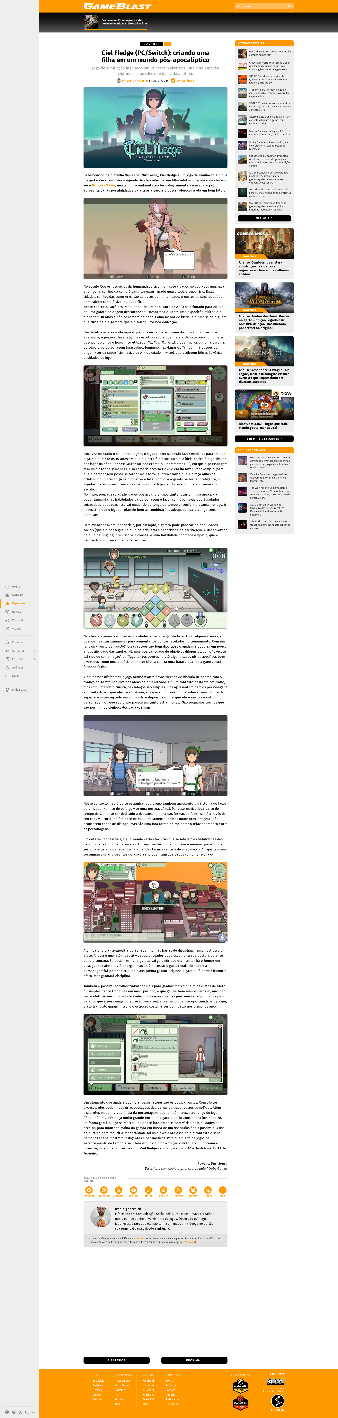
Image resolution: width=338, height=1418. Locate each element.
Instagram (104, 1195)
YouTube (133, 1195)
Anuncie (170, 1394)
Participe (171, 1385)
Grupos (208, 1195)
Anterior (118, 1360)
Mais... (118, 1404)
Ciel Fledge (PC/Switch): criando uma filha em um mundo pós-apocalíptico (156, 56)
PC (167, 44)
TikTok (148, 1195)
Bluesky (193, 1195)
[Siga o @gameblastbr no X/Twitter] (20, 1412)
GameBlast (138, 1238)
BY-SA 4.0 (189, 1242)
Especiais (98, 1380)
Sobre (169, 1380)
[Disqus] (155, 1302)
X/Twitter (118, 1195)
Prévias (97, 1390)
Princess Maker (103, 185)
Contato (170, 1390)
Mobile (119, 1399)
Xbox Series (122, 1385)
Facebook (89, 1195)
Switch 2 (120, 1390)
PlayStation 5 (123, 1380)
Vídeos (97, 1394)
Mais (223, 1195)
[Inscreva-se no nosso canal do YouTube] (27, 1412)
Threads (178, 1195)
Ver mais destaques (262, 438)
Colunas (98, 1399)
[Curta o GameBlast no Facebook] (7, 1412)
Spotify (163, 1195)
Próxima (193, 1360)
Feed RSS (148, 1399)
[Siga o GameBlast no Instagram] (14, 1412)
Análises (98, 1385)
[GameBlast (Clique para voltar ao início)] (118, 6)
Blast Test (151, 44)
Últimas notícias (251, 43)
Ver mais (263, 218)
